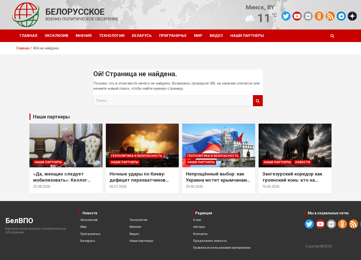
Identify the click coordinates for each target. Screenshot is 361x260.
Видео (216, 35)
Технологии (112, 35)
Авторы (199, 227)
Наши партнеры (247, 35)
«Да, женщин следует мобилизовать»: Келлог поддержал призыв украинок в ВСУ (60, 183)
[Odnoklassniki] (319, 16)
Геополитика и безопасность (136, 156)
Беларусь (142, 35)
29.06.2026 (194, 186)
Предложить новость (210, 241)
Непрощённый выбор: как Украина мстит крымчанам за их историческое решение (218, 180)
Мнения (84, 35)
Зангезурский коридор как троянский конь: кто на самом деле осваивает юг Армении (292, 183)
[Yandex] (352, 16)
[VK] (308, 16)
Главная (28, 35)
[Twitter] (286, 16)
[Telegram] (341, 16)
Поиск (258, 100)
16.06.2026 (270, 186)
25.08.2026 (41, 186)
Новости (302, 162)
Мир (198, 35)
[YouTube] (297, 16)
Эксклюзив (56, 35)
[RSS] (330, 16)
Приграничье (173, 35)
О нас (197, 220)
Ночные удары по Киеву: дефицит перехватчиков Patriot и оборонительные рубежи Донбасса (139, 183)
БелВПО (19, 220)
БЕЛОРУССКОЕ (74, 12)
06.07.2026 (118, 186)
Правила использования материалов (221, 247)
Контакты (200, 234)
